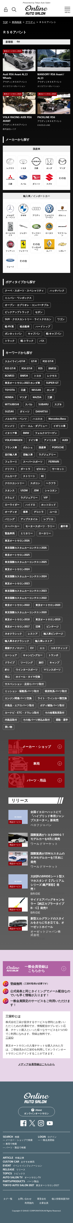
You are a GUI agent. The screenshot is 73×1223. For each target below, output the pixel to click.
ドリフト (10, 469)
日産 (23, 390)
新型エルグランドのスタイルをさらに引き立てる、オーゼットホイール (47, 922)
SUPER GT (52, 382)
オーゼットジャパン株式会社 (46, 933)
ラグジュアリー (47, 454)
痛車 (25, 511)
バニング (10, 519)
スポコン (35, 483)
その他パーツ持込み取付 (36, 719)
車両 (36, 763)
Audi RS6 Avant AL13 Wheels (15, 76)
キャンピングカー (32, 655)
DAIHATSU (42, 411)
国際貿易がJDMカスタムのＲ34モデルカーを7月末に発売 (48, 857)
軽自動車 (25, 326)
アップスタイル (29, 519)
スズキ (58, 404)
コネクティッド (59, 648)
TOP (5, 22)
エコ (42, 648)
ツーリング (27, 662)
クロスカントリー (14, 483)
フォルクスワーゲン (46, 433)
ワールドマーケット (44, 843)
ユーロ (53, 511)
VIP (46, 497)
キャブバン (34, 333)
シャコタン (51, 490)
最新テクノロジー (14, 648)
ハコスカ (37, 418)
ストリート (29, 476)
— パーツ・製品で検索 (14, 1147)
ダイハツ (25, 411)
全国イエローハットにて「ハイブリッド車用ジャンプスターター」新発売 (47, 816)
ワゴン (61, 319)
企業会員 (43, 1203)
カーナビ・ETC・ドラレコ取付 (22, 712)
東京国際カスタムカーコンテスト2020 (26, 612)
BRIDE (35, 893)
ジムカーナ (11, 476)
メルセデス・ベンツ (16, 418)
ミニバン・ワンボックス (18, 297)
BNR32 (52, 368)
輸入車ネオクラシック (17, 641)
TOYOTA (10, 390)
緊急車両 (10, 533)
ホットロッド (48, 504)
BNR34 (24, 375)
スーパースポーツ (32, 461)
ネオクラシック (13, 633)
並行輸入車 (11, 454)
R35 (40, 368)
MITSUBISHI (12, 404)
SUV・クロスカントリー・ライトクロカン (28, 319)
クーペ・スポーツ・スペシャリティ (24, 290)
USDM (24, 490)
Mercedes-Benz (57, 418)
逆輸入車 (28, 454)
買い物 (8, 726)
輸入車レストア (43, 641)
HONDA (9, 397)
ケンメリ (10, 426)
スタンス (10, 490)
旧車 (38, 626)
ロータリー (45, 533)
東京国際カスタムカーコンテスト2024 (26, 576)
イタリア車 (11, 433)
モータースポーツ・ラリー (40, 526)
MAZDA (37, 397)
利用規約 (29, 1203)
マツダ (23, 397)
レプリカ (48, 519)
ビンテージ (52, 626)
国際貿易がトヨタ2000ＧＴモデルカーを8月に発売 (48, 836)
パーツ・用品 (36, 780)
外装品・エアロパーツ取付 (19, 705)
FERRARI (53, 461)
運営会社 (41, 1199)
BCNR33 (9, 375)
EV (32, 648)
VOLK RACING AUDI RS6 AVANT (17, 119)
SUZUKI (9, 411)
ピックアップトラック (17, 312)
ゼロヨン (41, 469)
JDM (36, 490)
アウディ (30, 22)
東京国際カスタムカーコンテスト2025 (26, 562)
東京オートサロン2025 (17, 554)
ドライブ (10, 662)
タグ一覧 (7, 1199)
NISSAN (36, 390)
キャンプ (54, 662)
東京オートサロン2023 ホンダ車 (22, 382)
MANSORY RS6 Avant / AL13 (50, 76)
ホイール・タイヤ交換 (28, 676)
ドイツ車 (33, 440)
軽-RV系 (9, 326)
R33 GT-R (10, 368)
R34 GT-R (27, 368)
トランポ (53, 655)
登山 (7, 676)
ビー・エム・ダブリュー (34, 426)
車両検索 (17, 22)
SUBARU (43, 404)
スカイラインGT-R (15, 361)
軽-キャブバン (53, 333)
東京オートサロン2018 (17, 619)
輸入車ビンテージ (53, 633)
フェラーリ (11, 461)
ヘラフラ (51, 483)
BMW (26, 433)
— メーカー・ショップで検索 (18, 1140)
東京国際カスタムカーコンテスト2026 (26, 547)
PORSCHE (58, 447)
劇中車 (64, 526)
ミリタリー (27, 533)
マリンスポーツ (52, 669)
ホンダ (50, 390)
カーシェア (11, 655)
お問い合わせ (24, 1199)
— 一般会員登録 (46, 1140)
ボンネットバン (13, 333)
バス (41, 340)
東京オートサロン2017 (17, 626)
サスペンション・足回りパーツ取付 (24, 684)
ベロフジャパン (41, 825)
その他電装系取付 (54, 712)
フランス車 (11, 447)
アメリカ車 (50, 440)
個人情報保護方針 (61, 1199)
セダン (38, 312)
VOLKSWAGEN (13, 440)
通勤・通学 (62, 719)
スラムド (10, 497)
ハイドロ (30, 504)
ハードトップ (43, 326)
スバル (28, 404)
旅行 (41, 662)
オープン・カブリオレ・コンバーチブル (27, 305)
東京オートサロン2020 (48, 605)
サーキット (58, 469)
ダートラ (25, 469)
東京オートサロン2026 (17, 540)
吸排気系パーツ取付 (56, 691)
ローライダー (12, 504)
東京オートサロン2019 (48, 619)
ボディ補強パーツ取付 (52, 705)
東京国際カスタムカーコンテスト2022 (26, 598)
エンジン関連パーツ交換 (18, 698)
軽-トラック (27, 340)
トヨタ (37, 375)
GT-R (34, 361)
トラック (10, 340)
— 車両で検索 (10, 1144)
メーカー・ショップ (36, 747)
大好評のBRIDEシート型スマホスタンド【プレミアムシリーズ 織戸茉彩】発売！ (48, 882)
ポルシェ (28, 447)
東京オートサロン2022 (17, 605)
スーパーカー (12, 526)
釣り (7, 669)
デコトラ (39, 511)
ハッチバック (57, 290)
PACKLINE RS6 (46, 117)
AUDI (65, 440)
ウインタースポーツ (27, 669)
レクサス (52, 375)
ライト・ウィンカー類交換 (52, 698)
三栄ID (9, 1037)
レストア (33, 633)
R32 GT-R (48, 361)
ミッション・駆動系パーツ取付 (22, 691)
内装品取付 (11, 719)
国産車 (42, 447)
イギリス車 (59, 426)
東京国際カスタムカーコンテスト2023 (26, 590)
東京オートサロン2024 (17, 569)
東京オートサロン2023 (17, 583)
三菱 (49, 397)
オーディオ (11, 511)
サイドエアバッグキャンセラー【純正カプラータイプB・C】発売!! (47, 903)
